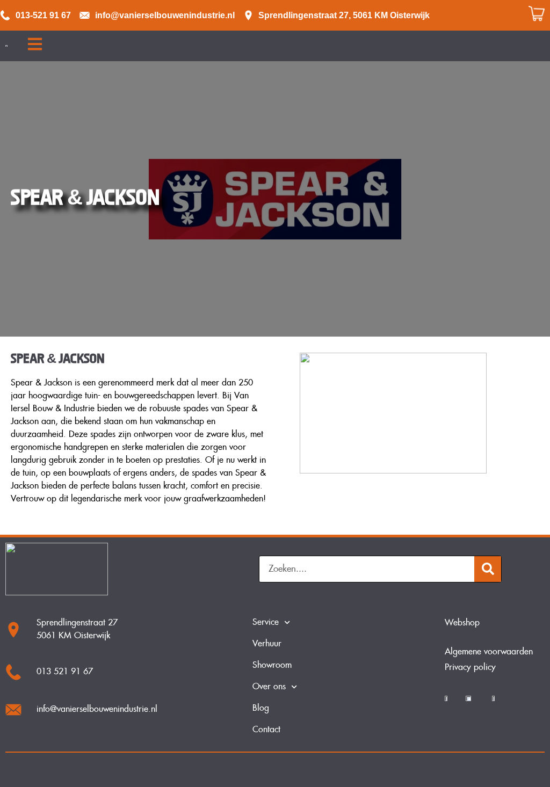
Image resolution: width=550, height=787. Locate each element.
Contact (266, 730)
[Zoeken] (487, 569)
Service (265, 622)
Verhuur (266, 644)
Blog (260, 708)
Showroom (272, 665)
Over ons (269, 687)
